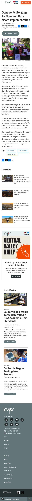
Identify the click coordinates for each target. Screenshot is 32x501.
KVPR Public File (8, 478)
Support (6, 459)
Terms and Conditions (10, 467)
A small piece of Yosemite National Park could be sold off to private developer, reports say (22, 179)
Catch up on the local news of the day (16, 264)
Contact (6, 452)
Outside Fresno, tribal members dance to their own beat (21, 205)
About (5, 436)
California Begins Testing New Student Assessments (14, 373)
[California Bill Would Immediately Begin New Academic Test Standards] (15, 299)
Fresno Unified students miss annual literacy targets (21, 192)
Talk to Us (6, 455)
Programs (6, 440)
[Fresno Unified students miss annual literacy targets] (7, 193)
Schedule (6, 444)
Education (11, 150)
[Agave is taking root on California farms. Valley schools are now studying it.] (7, 219)
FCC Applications (8, 471)
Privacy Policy (7, 463)
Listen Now (16, 276)
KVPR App (6, 448)
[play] (3, 499)
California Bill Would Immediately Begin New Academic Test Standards (16, 316)
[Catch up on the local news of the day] (16, 245)
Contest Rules (7, 482)
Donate (26, 2)
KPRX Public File (8, 474)
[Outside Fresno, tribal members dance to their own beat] (7, 206)
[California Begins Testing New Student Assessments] (15, 355)
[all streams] (29, 499)
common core (12, 154)
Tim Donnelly (23, 150)
